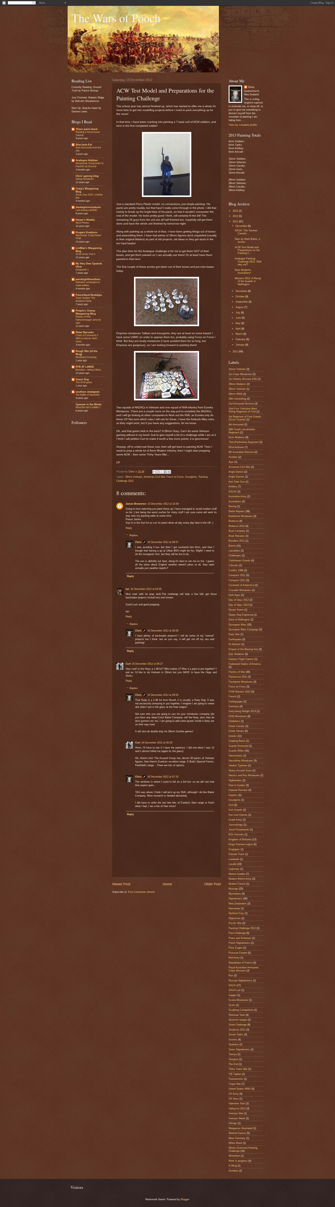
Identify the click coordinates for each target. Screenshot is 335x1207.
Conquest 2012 (237, 580)
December (242, 226)
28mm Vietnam (133, 476)
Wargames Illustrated (240, 1128)
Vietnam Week (237, 1118)
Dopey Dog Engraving (241, 614)
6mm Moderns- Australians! (243, 271)
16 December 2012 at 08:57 (162, 542)
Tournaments (236, 1078)
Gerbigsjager (236, 701)
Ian (127, 589)
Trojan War (235, 1083)
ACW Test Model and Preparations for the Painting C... (247, 250)
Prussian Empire (238, 952)
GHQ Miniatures (238, 716)
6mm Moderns (237, 437)
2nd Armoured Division (241, 403)
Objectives (235, 918)
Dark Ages (234, 595)
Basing (232, 506)
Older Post (212, 884)
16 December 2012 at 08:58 (162, 630)
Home (167, 884)
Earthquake (235, 639)
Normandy (234, 908)
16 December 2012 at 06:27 (147, 663)
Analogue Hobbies (87, 160)
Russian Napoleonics (240, 980)
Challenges (235, 555)
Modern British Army (240, 878)
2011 (236, 351)
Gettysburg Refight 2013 (242, 711)
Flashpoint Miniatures (241, 681)
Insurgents (191, 476)
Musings (233, 888)
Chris (138, 542)
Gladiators (234, 721)
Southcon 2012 (237, 1029)
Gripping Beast (237, 740)
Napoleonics (235, 898)
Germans (234, 706)
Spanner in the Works (89, 404)
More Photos (82, 222)
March (239, 333)
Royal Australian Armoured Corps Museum (243, 969)
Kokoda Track (236, 854)
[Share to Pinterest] (169, 472)
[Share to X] (162, 472)
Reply (129, 528)
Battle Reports (237, 511)
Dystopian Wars (237, 624)
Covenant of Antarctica (241, 585)
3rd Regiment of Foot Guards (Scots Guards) (245, 418)
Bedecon (233, 521)
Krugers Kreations (86, 232)
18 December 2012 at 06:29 (156, 742)
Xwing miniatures (85, 179)
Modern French (237, 883)
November (242, 291)
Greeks (233, 736)
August (240, 307)
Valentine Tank (237, 1103)
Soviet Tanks (236, 1034)
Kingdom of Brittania (240, 839)
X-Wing (233, 1165)
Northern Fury (236, 913)
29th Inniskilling (237, 398)
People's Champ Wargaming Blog (86, 312)
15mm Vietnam (237, 369)
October (240, 296)
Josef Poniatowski (239, 829)
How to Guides (237, 785)
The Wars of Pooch (116, 18)
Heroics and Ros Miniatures (244, 775)
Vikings (233, 1123)
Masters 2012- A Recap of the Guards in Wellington (248, 281)
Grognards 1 (82, 269)
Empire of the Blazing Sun (243, 649)
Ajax (231, 461)
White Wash (235, 1143)
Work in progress (238, 1160)
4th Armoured (236, 424)
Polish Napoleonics (239, 942)
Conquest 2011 (237, 575)
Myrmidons (235, 893)
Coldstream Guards (239, 560)
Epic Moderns (236, 654)
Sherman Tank (237, 1014)
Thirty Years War (238, 1069)
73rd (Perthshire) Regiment (244, 442)
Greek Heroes (236, 731)
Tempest (233, 1059)
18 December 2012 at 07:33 (162, 776)
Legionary (234, 868)
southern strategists (87, 391)
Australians (235, 501)
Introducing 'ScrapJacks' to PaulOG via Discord (90, 165)
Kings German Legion (241, 844)
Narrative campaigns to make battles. (88, 284)
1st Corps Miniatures (240, 374)
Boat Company (237, 530)
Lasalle (233, 864)
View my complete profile (243, 124)
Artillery (233, 486)
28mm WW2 (235, 393)
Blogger (185, 1199)
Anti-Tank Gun (237, 481)
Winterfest (234, 1155)
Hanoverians (236, 755)
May (238, 323)
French (232, 696)
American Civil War (154, 476)
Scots (232, 1005)
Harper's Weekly (85, 219)
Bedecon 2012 (237, 526)
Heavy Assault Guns (240, 770)
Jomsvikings (236, 824)
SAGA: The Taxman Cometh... (246, 232)
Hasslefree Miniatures (241, 760)
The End (233, 1064)
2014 (236, 210)
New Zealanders (238, 903)
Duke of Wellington (239, 619)
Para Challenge (237, 933)
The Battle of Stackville (87, 394)
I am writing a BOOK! (86, 210)
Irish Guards (235, 809)
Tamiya (233, 1054)
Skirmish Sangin (238, 1019)
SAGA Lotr (235, 990)
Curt (128, 663)
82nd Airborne (236, 447)
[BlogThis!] (158, 472)
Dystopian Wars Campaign (243, 629)
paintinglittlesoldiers (88, 279)
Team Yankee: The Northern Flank (85, 299)
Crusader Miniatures (240, 590)
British (232, 545)
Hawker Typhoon (238, 765)
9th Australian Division (241, 452)
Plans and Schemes (240, 938)
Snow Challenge (238, 1024)
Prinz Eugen (235, 947)
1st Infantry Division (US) (243, 379)
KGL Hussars (236, 834)
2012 (236, 221)
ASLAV (233, 491)
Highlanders (235, 780)
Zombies (233, 1170)
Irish (231, 805)
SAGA (232, 985)
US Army (234, 1093)
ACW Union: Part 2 (85, 254)
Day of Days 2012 (239, 599)
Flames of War (237, 671)
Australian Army (237, 496)
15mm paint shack (87, 129)
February (241, 339)
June (239, 317)
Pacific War (235, 923)
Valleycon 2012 (237, 1108)
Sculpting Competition (241, 1009)
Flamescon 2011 (238, 676)
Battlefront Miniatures (241, 516)
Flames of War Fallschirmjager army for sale (88, 319)
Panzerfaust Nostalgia (89, 294)
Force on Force (175, 476)
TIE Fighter (235, 1074)
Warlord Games (237, 1133)
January (240, 344)
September (242, 301)
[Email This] (154, 472)
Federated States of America (245, 663)
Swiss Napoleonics (239, 1049)
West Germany (237, 1138)
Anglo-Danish (236, 471)
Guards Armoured (238, 745)
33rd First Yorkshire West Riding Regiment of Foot (243, 410)
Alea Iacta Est (84, 144)
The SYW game (84, 382)
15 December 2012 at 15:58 (163, 503)
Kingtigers (234, 849)
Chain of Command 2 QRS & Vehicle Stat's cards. (87, 338)
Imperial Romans (238, 790)
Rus (231, 975)
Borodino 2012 (237, 540)
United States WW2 (240, 1088)
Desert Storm (236, 609)
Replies (134, 535)
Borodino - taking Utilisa (88, 369)
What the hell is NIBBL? (88, 407)
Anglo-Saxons (236, 476)
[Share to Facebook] (165, 472)
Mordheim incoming (86, 357)
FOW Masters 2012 (239, 691)
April (238, 328)
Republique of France (240, 962)
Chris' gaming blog (87, 176)
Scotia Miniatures (238, 1000)
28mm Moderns (237, 384)
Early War (234, 634)
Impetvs (233, 795)
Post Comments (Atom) (141, 891)
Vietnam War (236, 1113)
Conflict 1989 (236, 570)
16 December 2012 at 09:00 (162, 694)
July (238, 312)
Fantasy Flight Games (241, 659)
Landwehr (234, 859)
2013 (236, 216)
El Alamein (235, 644)
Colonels (233, 565)
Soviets (233, 1039)
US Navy (234, 1098)
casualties (234, 550)
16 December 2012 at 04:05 (145, 589)
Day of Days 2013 (239, 604)
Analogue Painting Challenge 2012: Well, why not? (248, 261)
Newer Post (121, 884)
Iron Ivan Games (238, 814)
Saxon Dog (82, 379)
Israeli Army (235, 819)
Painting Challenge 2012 (242, 928)
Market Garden (237, 873)
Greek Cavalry (237, 726)
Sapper (233, 995)
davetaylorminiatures (88, 207)
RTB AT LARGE (85, 366)
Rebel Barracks (85, 332)
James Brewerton (136, 503)
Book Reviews (237, 535)
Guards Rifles (236, 750)
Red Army (234, 957)
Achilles (233, 457)
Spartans (234, 1044)
